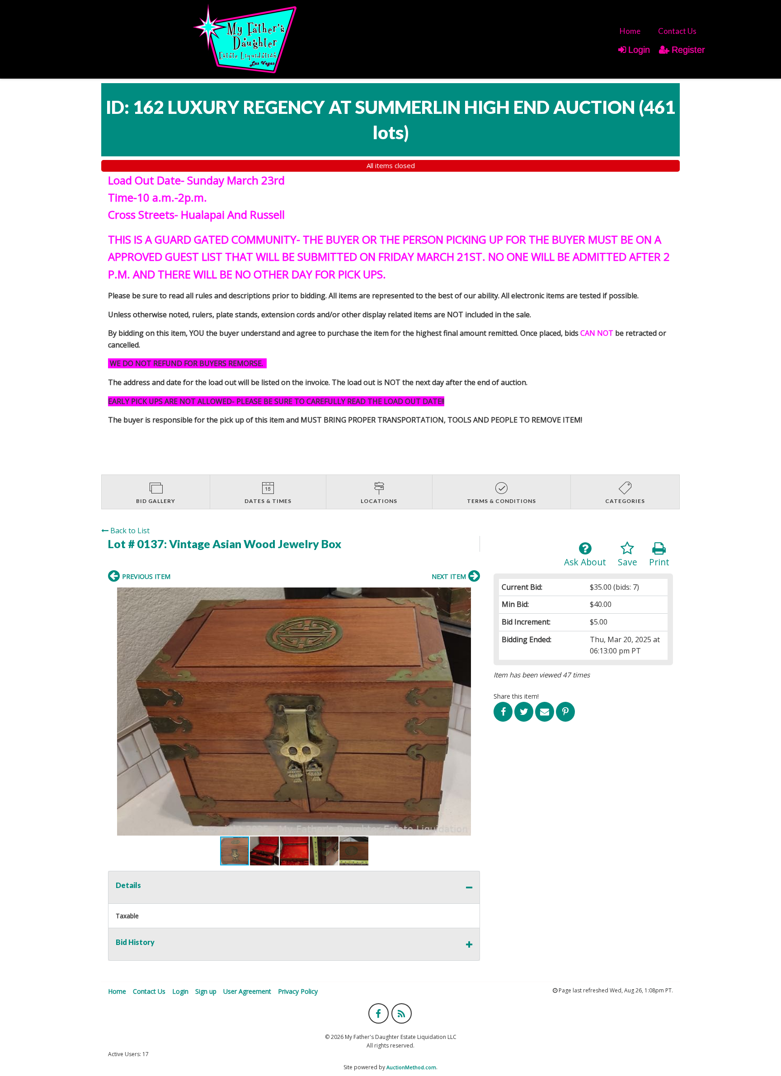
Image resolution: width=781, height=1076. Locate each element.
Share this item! (516, 696)
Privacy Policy (298, 991)
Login (639, 50)
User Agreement (247, 991)
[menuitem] (630, 31)
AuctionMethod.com (411, 1067)
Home (630, 31)
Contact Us (677, 31)
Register (688, 50)
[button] (294, 711)
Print (659, 562)
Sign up (205, 991)
